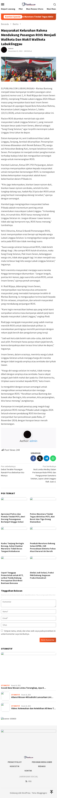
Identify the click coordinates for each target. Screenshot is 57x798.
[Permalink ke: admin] (4, 49)
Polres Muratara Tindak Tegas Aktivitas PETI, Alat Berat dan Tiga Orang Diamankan (42, 518)
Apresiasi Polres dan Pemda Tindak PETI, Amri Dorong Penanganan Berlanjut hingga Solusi (13, 518)
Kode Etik (14, 766)
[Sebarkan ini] (33, 458)
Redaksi (42, 766)
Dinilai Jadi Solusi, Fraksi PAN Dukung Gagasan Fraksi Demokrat (42, 575)
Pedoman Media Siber (42, 762)
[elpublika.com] (28, 4)
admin (33, 441)
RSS (29, 781)
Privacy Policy (14, 762)
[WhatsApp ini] (53, 458)
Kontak (28, 770)
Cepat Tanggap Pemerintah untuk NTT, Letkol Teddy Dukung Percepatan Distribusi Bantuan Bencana (12, 577)
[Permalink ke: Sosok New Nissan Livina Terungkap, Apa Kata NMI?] (28, 667)
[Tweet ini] (40, 458)
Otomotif (5, 685)
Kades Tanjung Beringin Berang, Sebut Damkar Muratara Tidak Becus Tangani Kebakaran (12, 547)
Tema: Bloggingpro (39, 793)
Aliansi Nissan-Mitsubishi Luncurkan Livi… (32, 697)
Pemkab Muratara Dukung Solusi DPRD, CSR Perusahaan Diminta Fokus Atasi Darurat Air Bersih (43, 547)
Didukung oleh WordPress (20, 793)
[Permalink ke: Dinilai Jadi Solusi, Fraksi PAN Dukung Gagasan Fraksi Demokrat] (43, 563)
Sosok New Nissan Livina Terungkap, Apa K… (23, 688)
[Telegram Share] (46, 458)
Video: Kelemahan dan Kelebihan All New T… (33, 708)
